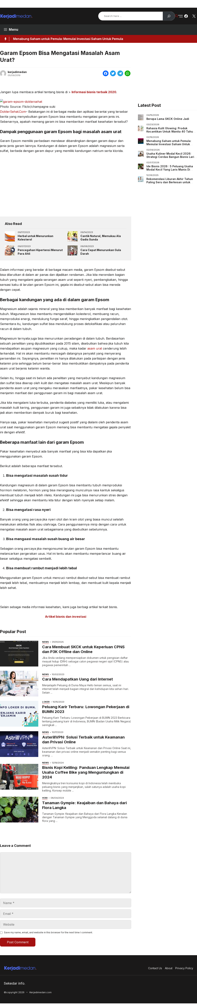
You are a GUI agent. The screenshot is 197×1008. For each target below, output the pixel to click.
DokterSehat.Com (13, 112)
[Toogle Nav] (180, 16)
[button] (176, 16)
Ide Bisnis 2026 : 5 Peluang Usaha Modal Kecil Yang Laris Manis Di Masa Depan (169, 170)
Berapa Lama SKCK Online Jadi (167, 118)
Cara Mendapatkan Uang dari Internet (77, 679)
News (45, 642)
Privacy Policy (181, 3)
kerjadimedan (17, 72)
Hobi (45, 798)
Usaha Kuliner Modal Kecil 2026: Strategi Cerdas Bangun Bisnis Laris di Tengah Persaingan (171, 157)
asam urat (94, 348)
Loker (46, 701)
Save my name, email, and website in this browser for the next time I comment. (48, 932)
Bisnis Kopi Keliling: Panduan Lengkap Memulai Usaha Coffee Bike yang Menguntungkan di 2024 (85, 772)
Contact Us (143, 3)
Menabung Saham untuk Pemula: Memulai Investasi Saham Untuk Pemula (68, 39)
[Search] (169, 16)
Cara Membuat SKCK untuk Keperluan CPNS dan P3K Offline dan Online (83, 649)
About (161, 3)
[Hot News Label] (4, 39)
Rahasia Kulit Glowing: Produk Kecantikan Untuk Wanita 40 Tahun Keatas (170, 132)
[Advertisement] (65, 185)
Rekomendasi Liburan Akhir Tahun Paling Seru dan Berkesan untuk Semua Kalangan (169, 182)
